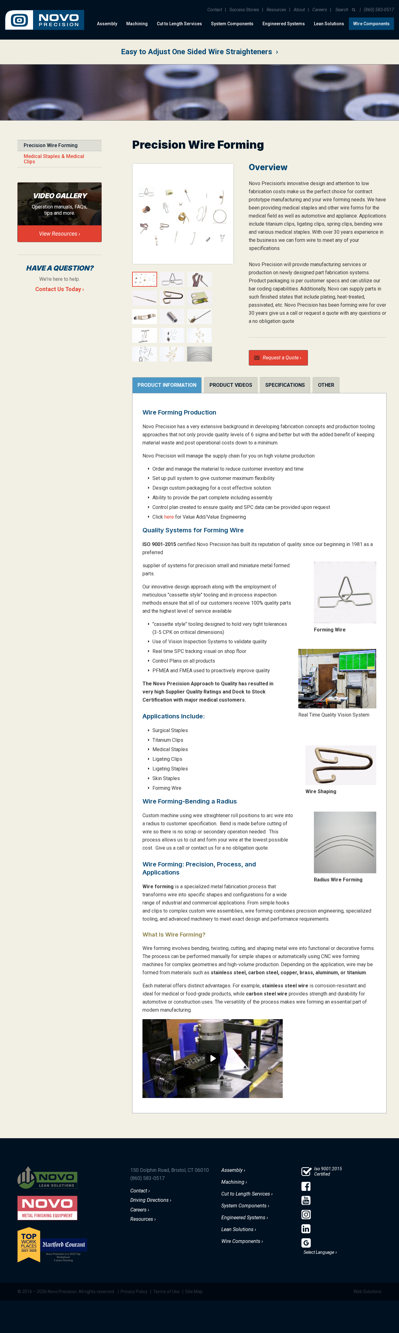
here (169, 517)
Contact (214, 9)
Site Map (194, 1291)
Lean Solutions (329, 23)
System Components (232, 23)
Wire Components (371, 23)
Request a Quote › (282, 358)
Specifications (285, 385)
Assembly (107, 23)
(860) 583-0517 (379, 9)
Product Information (166, 385)
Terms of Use (166, 1291)
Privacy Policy (134, 1291)
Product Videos (230, 385)
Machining (137, 23)
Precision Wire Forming (51, 145)
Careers (319, 9)
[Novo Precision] (44, 5)
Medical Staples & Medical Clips (54, 159)
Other (326, 385)
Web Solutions (367, 1291)
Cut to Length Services (179, 23)
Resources (276, 9)
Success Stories (244, 9)
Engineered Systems (283, 23)
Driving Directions (149, 1200)
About (299, 9)
